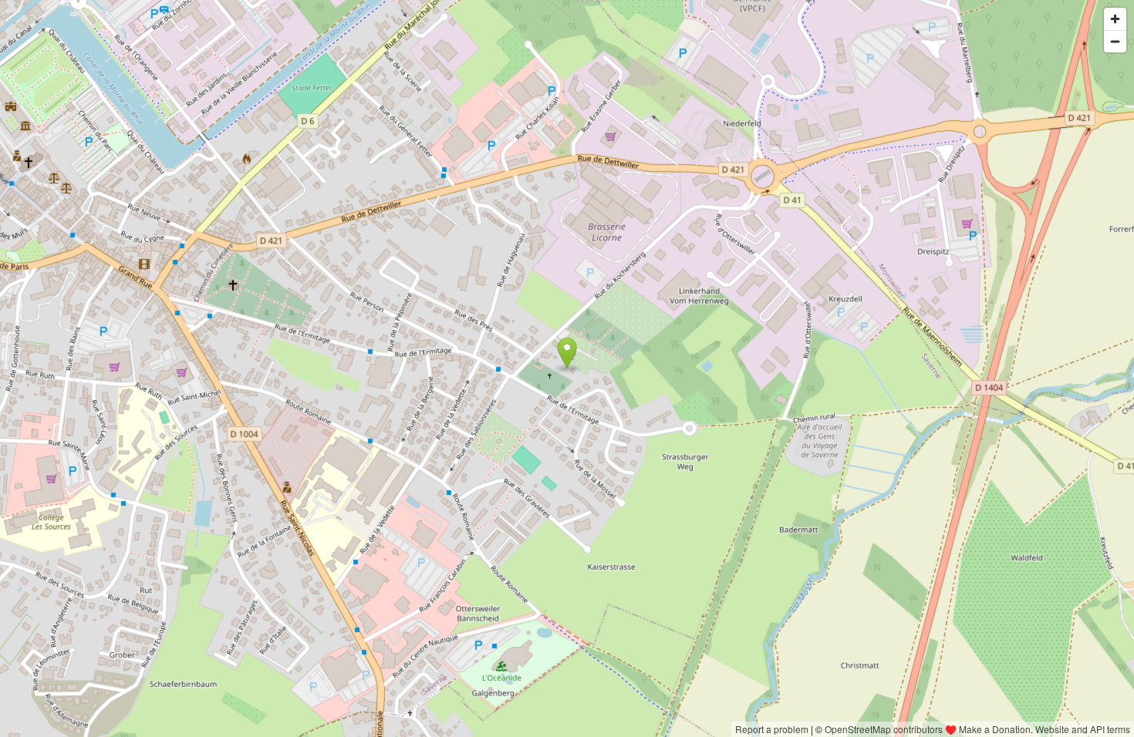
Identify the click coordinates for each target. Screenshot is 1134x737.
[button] (567, 353)
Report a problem (771, 728)
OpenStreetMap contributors (884, 728)
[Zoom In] (1115, 19)
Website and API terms (1082, 728)
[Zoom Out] (1115, 41)
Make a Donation (995, 728)
